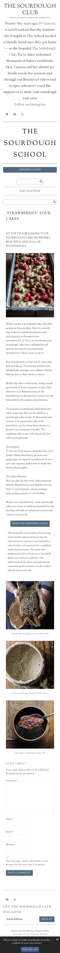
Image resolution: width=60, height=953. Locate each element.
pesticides (11, 459)
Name (10, 819)
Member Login (30, 170)
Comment (12, 780)
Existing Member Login (30, 524)
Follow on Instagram (30, 105)
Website (10, 844)
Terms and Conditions (22, 931)
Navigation (30, 191)
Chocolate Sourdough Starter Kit (30, 753)
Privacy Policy (42, 931)
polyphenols (13, 336)
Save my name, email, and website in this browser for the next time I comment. (27, 863)
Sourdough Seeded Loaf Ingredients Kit (30, 634)
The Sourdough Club (30, 9)
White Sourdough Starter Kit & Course (30, 693)
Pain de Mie (24, 328)
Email (9, 832)
